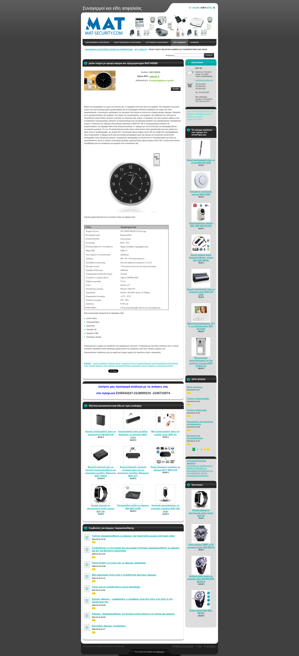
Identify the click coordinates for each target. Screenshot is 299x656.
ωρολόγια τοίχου (129, 363)
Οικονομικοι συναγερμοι (97, 42)
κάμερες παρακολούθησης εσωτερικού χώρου (128, 366)
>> (93, 542)
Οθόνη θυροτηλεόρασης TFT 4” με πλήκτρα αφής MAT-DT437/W (201, 326)
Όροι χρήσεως (194, 387)
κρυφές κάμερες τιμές (98, 366)
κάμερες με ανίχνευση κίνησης (160, 366)
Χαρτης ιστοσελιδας (184, 646)
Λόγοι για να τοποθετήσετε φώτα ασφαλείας (116, 587)
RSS (200, 646)
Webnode (160, 652)
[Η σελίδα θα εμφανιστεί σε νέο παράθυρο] (100, 80)
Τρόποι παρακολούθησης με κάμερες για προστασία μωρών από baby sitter (133, 536)
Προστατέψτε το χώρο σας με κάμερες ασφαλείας (119, 562)
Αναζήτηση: (170, 55)
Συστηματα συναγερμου (157, 42)
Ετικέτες (87, 363)
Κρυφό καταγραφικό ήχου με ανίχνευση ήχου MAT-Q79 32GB (201, 292)
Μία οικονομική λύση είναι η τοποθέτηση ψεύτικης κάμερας (124, 574)
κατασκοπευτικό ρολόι (146, 363)
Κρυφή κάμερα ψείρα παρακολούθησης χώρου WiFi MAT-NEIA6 (201, 257)
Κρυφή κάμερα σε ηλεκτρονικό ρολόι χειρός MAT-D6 (100, 508)
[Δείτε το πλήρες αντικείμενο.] (100, 429)
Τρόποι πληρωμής (197, 410)
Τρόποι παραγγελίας (198, 398)
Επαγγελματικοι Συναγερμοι (127, 42)
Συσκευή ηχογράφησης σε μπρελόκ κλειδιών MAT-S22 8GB (165, 508)
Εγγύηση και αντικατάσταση (195, 436)
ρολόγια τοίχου (114, 363)
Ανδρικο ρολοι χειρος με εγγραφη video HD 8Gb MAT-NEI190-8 (201, 579)
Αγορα (176, 89)
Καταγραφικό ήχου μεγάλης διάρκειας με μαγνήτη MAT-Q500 (133, 434)
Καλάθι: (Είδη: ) (204, 8)
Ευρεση (209, 55)
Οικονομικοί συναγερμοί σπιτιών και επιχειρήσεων (109, 49)
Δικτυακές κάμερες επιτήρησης (109, 625)
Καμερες (195, 42)
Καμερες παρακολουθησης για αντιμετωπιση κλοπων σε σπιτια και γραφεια (133, 613)
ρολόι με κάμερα (100, 363)
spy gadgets (179, 42)
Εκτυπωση (211, 646)
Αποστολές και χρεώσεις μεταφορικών (200, 422)
